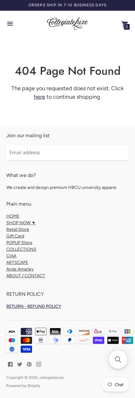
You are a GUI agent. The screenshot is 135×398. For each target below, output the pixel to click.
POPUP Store (19, 242)
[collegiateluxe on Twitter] (19, 364)
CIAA (11, 256)
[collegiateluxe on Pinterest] (29, 364)
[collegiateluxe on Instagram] (38, 364)
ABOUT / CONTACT (25, 275)
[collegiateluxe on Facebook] (10, 364)
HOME (12, 216)
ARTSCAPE (17, 262)
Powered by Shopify (23, 385)
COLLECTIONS (21, 249)
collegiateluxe (52, 377)
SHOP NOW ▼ (21, 222)
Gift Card (15, 236)
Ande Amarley (20, 269)
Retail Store (17, 229)
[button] (118, 359)
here (39, 96)
